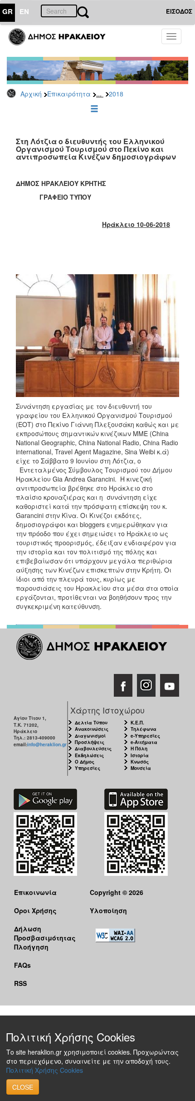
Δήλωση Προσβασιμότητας (45, 933)
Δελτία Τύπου (91, 722)
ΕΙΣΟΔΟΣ (179, 11)
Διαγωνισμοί (90, 736)
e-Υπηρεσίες (145, 736)
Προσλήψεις (89, 742)
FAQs (22, 965)
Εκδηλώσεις (89, 755)
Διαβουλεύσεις (93, 748)
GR (7, 11)
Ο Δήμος (84, 762)
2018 (116, 93)
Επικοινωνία (35, 892)
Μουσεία (141, 768)
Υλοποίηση (108, 910)
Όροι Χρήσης (35, 910)
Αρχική (31, 93)
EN (24, 11)
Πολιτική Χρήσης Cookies (44, 1070)
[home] (62, 41)
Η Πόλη (139, 748)
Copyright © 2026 (116, 892)
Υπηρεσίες (87, 768)
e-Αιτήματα (144, 742)
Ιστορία (140, 755)
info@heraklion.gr (47, 744)
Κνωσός (140, 762)
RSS (20, 983)
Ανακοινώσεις (91, 729)
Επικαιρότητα (69, 93)
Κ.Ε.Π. (137, 722)
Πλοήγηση (31, 946)
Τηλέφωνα (143, 729)
